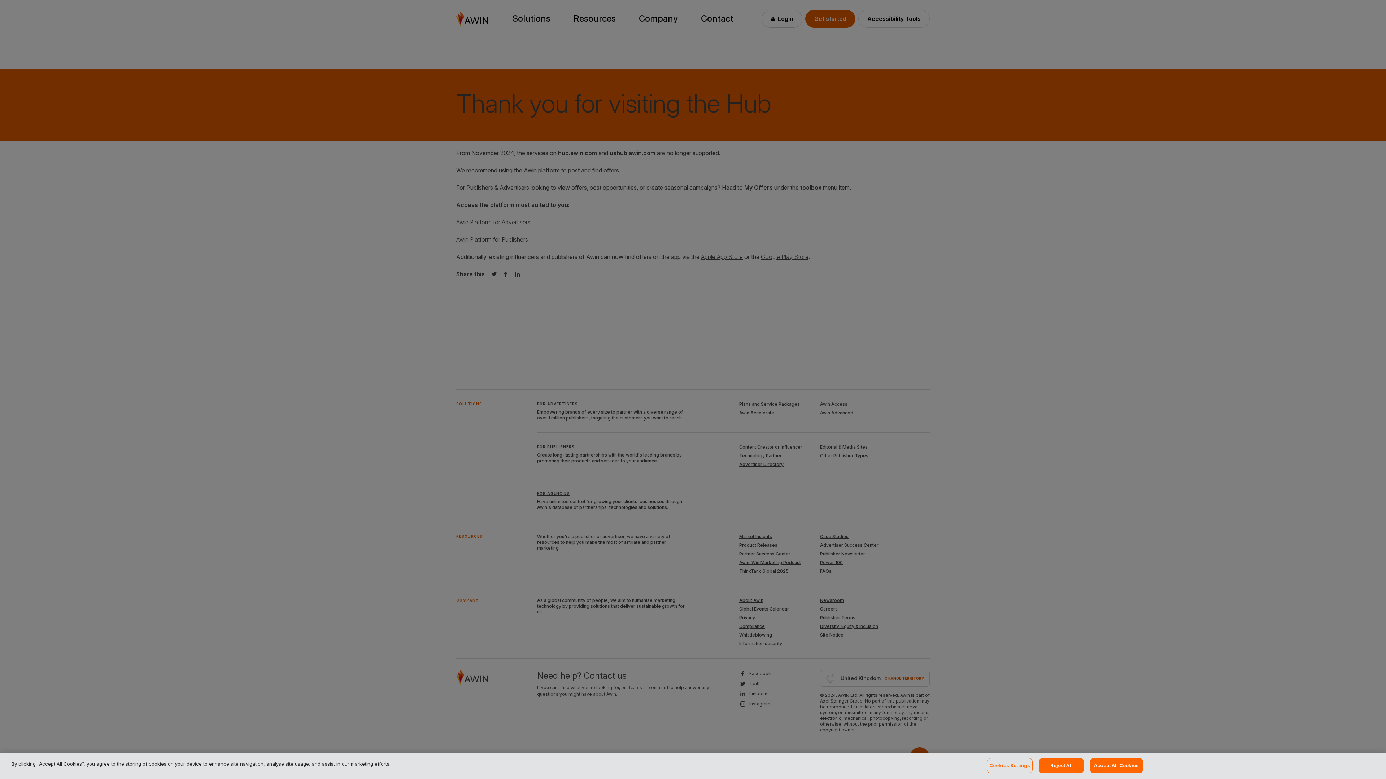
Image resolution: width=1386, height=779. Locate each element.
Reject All (1061, 765)
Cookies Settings (1009, 765)
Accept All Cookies (1116, 765)
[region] (693, 766)
